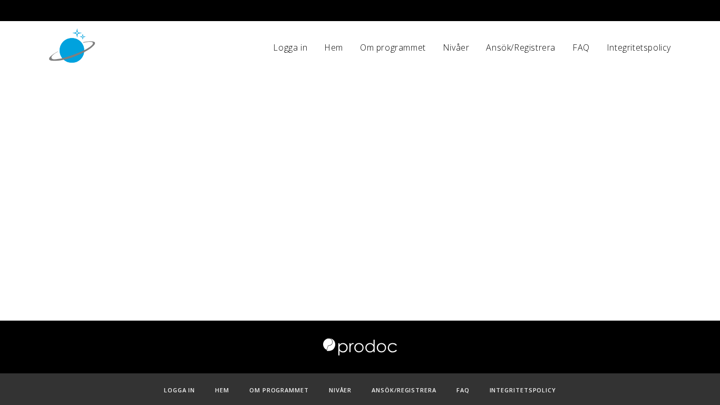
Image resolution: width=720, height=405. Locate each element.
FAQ (581, 47)
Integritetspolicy (639, 47)
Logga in (290, 47)
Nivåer (456, 47)
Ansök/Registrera (521, 47)
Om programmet (393, 47)
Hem (333, 47)
